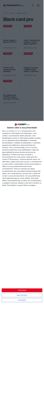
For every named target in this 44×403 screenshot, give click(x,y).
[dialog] (22, 262)
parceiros (18, 131)
